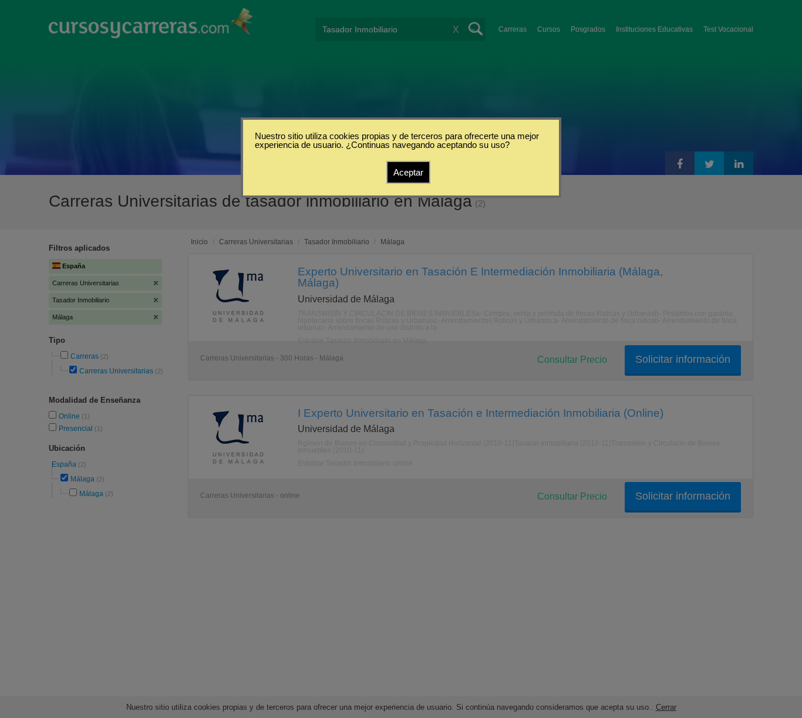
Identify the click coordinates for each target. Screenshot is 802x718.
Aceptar (408, 172)
